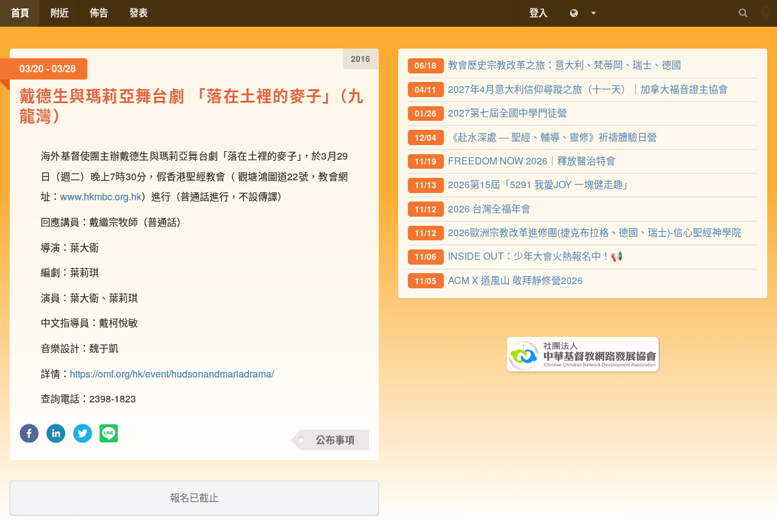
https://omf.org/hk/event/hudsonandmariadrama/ (172, 374)
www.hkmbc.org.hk (100, 196)
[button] (29, 437)
